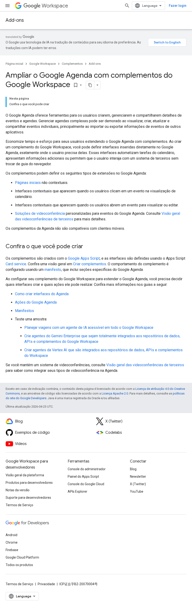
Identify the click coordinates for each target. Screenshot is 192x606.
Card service (16, 264)
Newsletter (138, 476)
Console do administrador (87, 469)
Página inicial (14, 63)
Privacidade (46, 584)
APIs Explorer (77, 491)
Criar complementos (89, 264)
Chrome (12, 542)
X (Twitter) (138, 484)
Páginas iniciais (28, 182)
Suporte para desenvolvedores (28, 497)
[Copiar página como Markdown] (90, 85)
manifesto (52, 269)
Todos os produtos (19, 565)
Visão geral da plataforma (25, 475)
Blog (133, 469)
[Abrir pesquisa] (127, 5)
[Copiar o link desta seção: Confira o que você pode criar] (87, 247)
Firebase (12, 550)
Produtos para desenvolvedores (29, 482)
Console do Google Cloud (86, 484)
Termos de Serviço (19, 505)
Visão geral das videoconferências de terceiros (145, 365)
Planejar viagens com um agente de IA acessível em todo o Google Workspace (88, 327)
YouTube (136, 491)
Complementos (72, 63)
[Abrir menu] (7, 5)
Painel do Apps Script (83, 476)
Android (11, 535)
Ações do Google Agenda (36, 302)
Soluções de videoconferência (40, 213)
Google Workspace (42, 63)
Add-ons (15, 20)
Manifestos (24, 310)
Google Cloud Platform (22, 557)
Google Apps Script (84, 258)
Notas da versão (18, 490)
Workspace (55, 6)
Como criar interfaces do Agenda (42, 294)
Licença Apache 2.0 (115, 393)
